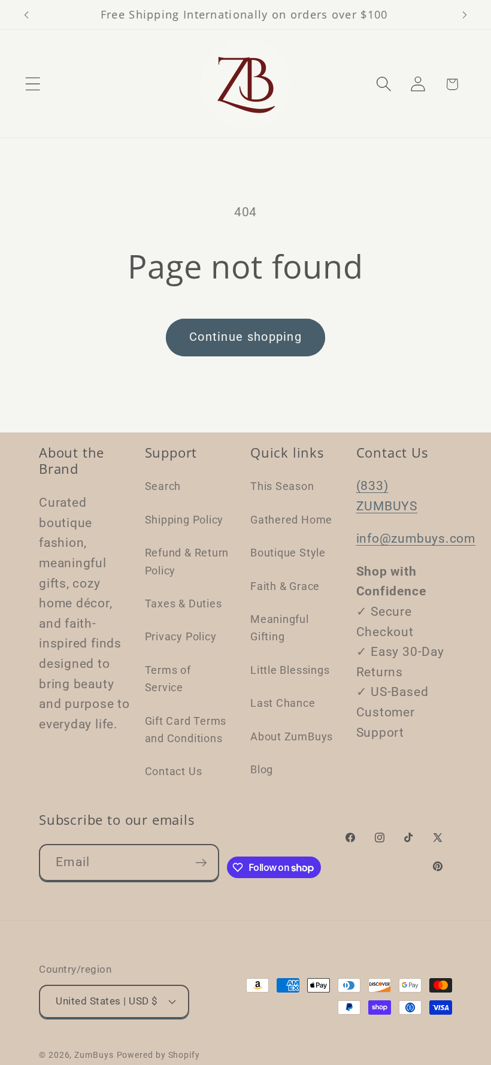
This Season (282, 486)
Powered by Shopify (158, 1055)
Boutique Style (288, 552)
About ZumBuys (291, 736)
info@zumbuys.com (415, 538)
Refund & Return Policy (187, 561)
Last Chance (283, 703)
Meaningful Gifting (279, 628)
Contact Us (173, 771)
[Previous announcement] (26, 15)
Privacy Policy (181, 636)
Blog (261, 769)
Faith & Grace (285, 586)
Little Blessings (289, 670)
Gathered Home (291, 519)
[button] (33, 84)
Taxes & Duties (183, 603)
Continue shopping (245, 337)
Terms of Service (168, 679)
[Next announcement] (464, 15)
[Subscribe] (201, 863)
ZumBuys (93, 1055)
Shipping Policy (184, 519)
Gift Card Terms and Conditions (186, 730)
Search (163, 486)
